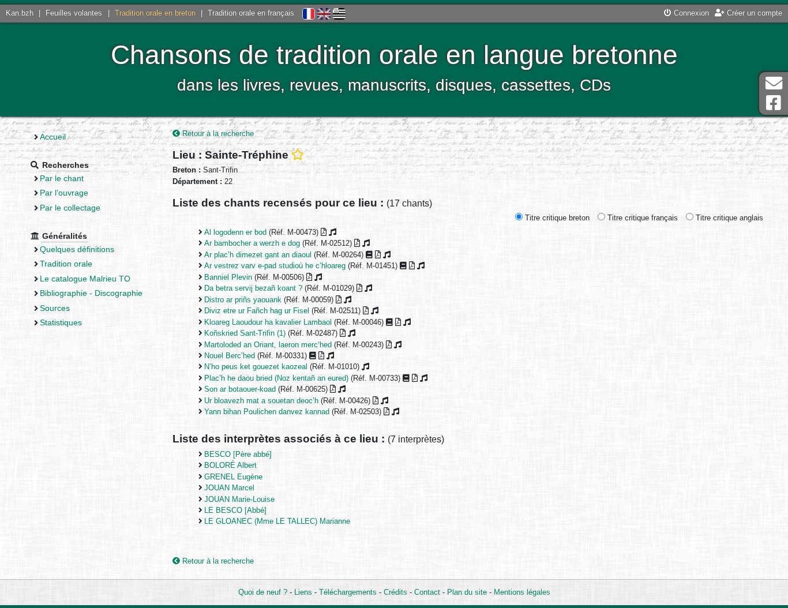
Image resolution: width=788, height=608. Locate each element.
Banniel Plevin (228, 277)
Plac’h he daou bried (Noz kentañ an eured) (276, 378)
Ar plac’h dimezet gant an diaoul (258, 254)
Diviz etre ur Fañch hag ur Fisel (256, 310)
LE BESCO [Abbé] (235, 510)
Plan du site (467, 592)
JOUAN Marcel (229, 487)
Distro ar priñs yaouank (243, 299)
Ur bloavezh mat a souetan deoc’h (261, 400)
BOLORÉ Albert (230, 465)
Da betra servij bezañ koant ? (253, 288)
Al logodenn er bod (235, 232)
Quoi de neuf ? (262, 592)
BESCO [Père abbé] (238, 454)
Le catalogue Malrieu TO (85, 278)
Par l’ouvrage (64, 192)
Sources (55, 308)
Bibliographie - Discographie (91, 293)
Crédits (395, 592)
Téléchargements (348, 592)
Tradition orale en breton (155, 13)
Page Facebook (773, 103)
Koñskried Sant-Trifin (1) (245, 333)
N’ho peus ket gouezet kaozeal (255, 366)
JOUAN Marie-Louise (239, 499)
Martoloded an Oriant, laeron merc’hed (268, 344)
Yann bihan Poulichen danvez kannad (266, 411)
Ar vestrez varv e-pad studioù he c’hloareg (275, 265)
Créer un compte (753, 13)
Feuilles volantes (74, 13)
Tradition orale (66, 263)
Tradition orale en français (251, 13)
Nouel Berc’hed (229, 355)
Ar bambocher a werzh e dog (252, 243)
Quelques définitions (77, 249)
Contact (427, 592)
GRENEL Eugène (233, 476)
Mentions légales (522, 592)
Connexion (690, 13)
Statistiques (61, 322)
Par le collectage (70, 207)
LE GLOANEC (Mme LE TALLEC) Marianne (277, 521)
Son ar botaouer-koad (240, 389)
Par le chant (62, 178)
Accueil (53, 136)
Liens (303, 592)
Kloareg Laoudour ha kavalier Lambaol (268, 322)
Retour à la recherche (217, 133)
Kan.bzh (19, 13)
